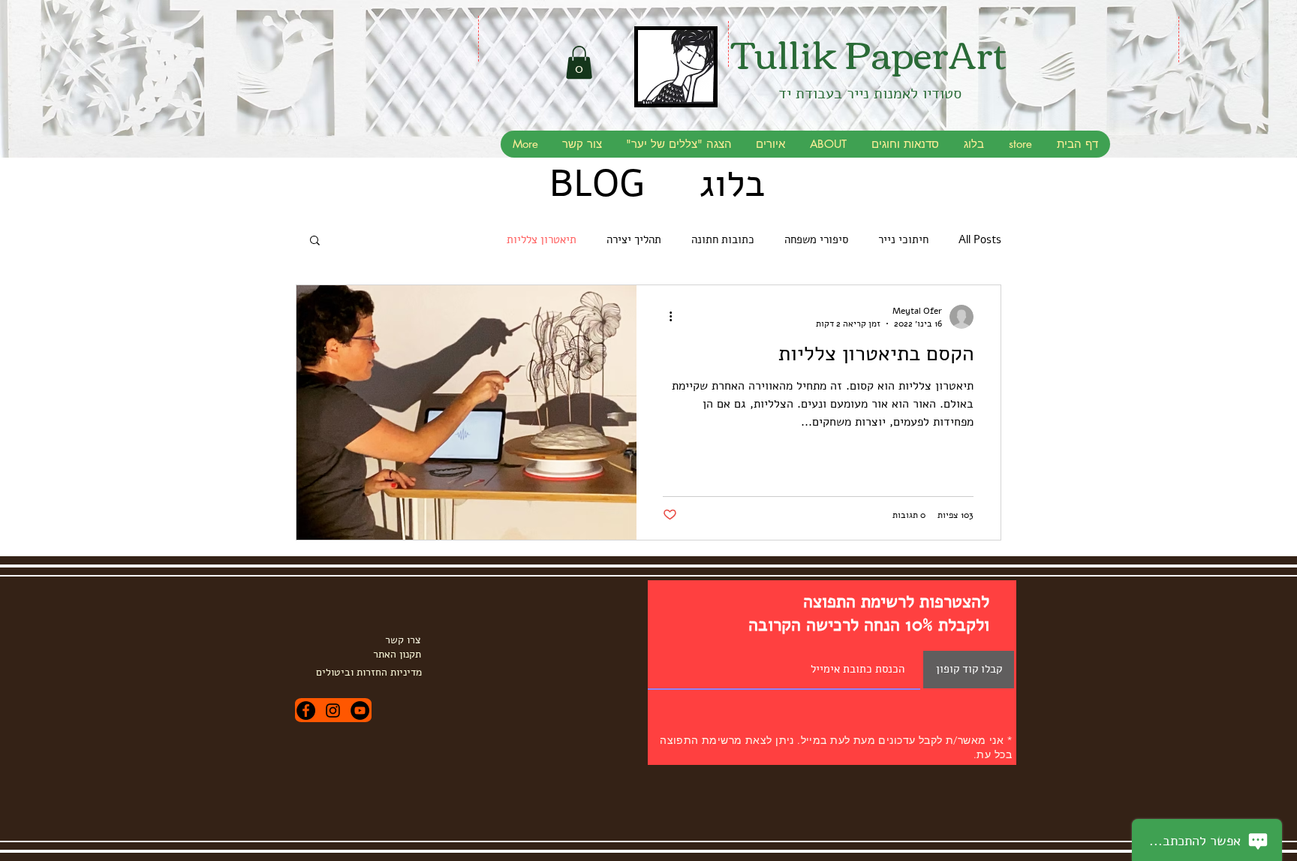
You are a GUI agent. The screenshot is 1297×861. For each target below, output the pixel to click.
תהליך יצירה (633, 239)
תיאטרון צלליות (541, 239)
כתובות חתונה (722, 239)
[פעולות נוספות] (665, 317)
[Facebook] (305, 710)
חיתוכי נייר (903, 239)
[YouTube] (360, 710)
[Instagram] (332, 710)
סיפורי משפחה (816, 239)
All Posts (979, 239)
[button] (579, 62)
